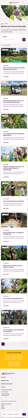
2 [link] (6, 344)
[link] (25, 344)
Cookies (2, 407)
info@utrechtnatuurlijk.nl (7, 389)
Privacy (2, 405)
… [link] (17, 344)
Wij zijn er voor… (5, 380)
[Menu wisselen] (24, 414)
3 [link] (10, 344)
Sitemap (3, 408)
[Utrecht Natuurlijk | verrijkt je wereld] (14, 3)
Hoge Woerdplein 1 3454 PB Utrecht (6, 394)
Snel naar (3, 377)
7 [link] (21, 344)
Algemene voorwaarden (6, 403)
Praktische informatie (6, 384)
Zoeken (5, 36)
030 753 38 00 (5, 391)
